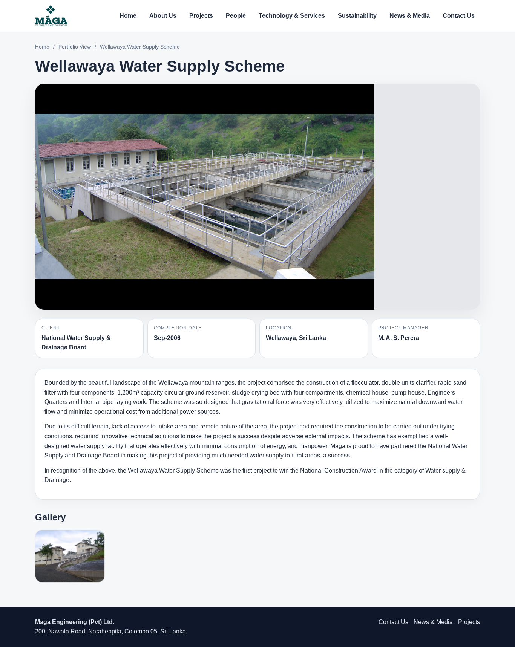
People (236, 15)
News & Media (409, 15)
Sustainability (357, 15)
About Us (162, 15)
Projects (201, 15)
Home (128, 15)
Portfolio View (74, 47)
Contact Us (459, 15)
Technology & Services (292, 15)
